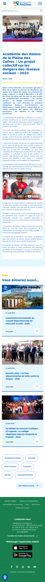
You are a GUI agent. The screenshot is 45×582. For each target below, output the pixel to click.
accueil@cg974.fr (22, 532)
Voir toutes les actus (26, 486)
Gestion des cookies (22, 508)
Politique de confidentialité (28, 501)
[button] (40, 29)
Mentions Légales (10, 501)
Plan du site (36, 504)
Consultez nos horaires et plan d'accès (20, 536)
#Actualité (9, 331)
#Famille (7, 475)
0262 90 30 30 (19, 527)
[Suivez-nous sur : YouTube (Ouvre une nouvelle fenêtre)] (35, 567)
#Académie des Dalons (12, 458)
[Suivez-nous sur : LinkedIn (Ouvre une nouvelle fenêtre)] (29, 567)
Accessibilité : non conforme (13, 504)
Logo (27, 504)
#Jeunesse (27, 466)
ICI (34, 572)
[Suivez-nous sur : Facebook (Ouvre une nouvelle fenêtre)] (11, 567)
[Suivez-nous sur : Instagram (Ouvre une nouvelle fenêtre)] (17, 567)
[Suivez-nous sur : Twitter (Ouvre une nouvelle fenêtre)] (23, 567)
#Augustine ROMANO (25, 475)
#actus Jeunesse (10, 466)
